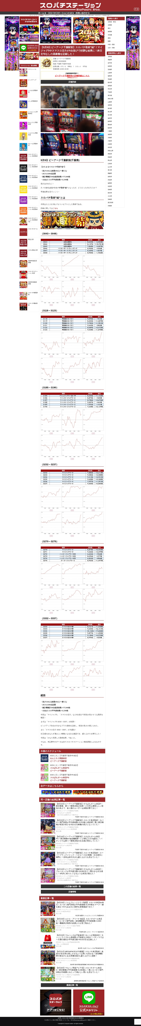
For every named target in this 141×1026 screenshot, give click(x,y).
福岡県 (110, 183)
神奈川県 (110, 98)
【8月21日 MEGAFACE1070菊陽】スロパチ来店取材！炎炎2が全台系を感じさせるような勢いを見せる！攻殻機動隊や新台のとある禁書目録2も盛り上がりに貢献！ (79, 953)
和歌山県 (110, 150)
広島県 (110, 163)
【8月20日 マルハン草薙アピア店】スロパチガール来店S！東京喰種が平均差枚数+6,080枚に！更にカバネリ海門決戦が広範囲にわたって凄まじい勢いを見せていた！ (79, 970)
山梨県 (110, 102)
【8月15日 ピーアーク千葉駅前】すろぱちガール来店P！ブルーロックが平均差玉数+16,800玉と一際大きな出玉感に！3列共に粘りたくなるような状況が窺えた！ (79, 871)
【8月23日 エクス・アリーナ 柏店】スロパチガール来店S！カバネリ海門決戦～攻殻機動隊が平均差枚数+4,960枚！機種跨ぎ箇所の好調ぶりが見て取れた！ (79, 921)
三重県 (110, 131)
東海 (109, 38)
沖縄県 (110, 206)
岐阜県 (110, 128)
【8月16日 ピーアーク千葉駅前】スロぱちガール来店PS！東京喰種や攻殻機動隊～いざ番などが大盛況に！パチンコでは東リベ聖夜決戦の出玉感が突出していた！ (79, 838)
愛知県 (110, 124)
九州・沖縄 (111, 48)
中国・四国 (111, 44)
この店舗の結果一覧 (72, 886)
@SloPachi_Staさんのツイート (29, 315)
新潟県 (110, 108)
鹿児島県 (110, 202)
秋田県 (110, 66)
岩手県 (110, 63)
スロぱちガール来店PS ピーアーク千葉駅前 (59, 769)
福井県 (110, 118)
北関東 (110, 25)
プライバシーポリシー (79, 1020)
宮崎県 (110, 199)
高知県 (110, 180)
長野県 (110, 105)
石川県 (110, 115)
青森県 (110, 59)
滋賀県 (110, 134)
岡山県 (110, 160)
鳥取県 (110, 154)
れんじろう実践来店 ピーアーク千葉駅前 (58, 759)
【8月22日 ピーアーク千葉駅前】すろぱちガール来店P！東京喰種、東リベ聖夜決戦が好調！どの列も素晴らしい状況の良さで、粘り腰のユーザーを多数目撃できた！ (79, 806)
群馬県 (110, 85)
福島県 (110, 76)
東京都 (110, 95)
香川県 (110, 170)
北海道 (110, 56)
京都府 (110, 137)
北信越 (110, 35)
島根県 (110, 157)
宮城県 (110, 69)
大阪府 (110, 141)
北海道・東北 (112, 22)
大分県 (110, 196)
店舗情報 (72, 892)
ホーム (31, 15)
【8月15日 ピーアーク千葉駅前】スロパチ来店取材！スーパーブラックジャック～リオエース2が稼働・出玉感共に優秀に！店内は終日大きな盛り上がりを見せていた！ (79, 855)
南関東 (110, 31)
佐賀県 (110, 186)
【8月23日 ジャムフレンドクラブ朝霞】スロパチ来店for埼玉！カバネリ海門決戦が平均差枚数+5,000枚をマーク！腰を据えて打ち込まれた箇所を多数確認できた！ (80, 904)
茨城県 (110, 79)
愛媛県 (110, 173)
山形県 (110, 72)
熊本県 (110, 193)
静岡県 (110, 121)
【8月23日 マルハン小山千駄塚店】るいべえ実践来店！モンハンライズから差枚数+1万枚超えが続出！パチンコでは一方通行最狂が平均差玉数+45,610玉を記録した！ (80, 937)
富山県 (110, 111)
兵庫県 (110, 144)
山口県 (110, 167)
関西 (109, 41)
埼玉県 (110, 89)
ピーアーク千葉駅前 (38, 15)
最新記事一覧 (72, 985)
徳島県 (110, 176)
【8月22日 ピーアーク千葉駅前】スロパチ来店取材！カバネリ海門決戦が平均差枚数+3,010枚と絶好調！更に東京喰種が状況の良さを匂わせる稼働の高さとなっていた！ (80, 822)
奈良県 (110, 147)
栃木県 (110, 82)
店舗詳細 (72, 82)
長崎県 (110, 189)
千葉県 (110, 92)
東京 (109, 28)
